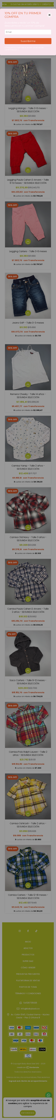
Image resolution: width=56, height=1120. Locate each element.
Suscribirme (28, 41)
